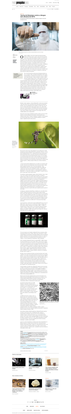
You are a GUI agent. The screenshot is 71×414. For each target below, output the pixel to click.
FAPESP (24, 410)
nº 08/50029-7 (25, 333)
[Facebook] (28, 402)
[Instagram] (30, 402)
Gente (47, 6)
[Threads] (34, 402)
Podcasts (53, 6)
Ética (35, 6)
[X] (29, 402)
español (58, 0)
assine (47, 2)
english (55, 0)
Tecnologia (26, 6)
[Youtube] (38, 402)
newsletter (50, 2)
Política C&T (21, 6)
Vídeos (50, 6)
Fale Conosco (42, 406)
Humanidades (31, 6)
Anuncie (37, 406)
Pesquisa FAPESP (29, 273)
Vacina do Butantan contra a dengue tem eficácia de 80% (33, 16)
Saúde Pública (14, 62)
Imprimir (12, 9)
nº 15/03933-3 (37, 339)
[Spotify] (39, 402)
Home (27, 406)
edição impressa (55, 2)
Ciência (17, 6)
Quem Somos (32, 406)
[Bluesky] (32, 402)
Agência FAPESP (29, 410)
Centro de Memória (45, 410)
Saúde (38, 6)
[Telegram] (35, 402)
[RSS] (41, 402)
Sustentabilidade (42, 6)
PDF (14, 9)
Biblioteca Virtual (37, 410)
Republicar (49, 9)
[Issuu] (42, 402)
